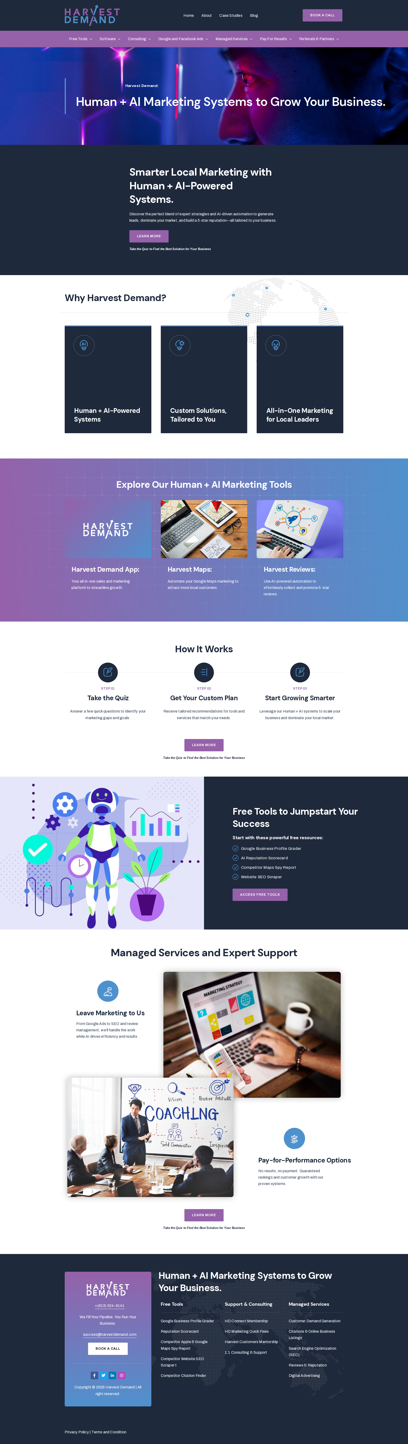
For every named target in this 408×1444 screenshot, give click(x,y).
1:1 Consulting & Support (246, 1352)
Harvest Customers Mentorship (251, 1342)
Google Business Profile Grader (187, 1321)
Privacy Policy (77, 1432)
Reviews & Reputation (308, 1365)
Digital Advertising (304, 1376)
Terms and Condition (108, 1432)
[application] (89, 39)
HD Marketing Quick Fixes (247, 1331)
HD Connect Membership (246, 1321)
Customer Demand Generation (314, 1321)
